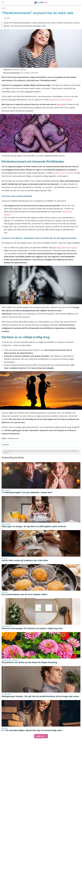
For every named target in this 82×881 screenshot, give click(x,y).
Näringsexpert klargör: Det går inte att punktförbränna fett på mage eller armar (40, 696)
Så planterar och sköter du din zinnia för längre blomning (29, 662)
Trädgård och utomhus (10, 660)
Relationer (6, 490)
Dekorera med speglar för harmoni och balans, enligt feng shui (32, 628)
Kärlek (4, 8)
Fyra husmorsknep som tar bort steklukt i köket (24, 594)
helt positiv (61, 104)
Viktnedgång (6, 694)
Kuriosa (4, 558)
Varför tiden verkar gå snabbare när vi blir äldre (25, 560)
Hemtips (4, 592)
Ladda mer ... (41, 736)
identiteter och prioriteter (63, 173)
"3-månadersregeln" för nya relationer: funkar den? (27, 492)
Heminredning (7, 626)
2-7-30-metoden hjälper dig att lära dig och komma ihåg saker (32, 730)
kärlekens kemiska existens (61, 100)
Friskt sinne (6, 524)
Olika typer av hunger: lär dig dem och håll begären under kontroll (34, 526)
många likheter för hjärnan (66, 248)
